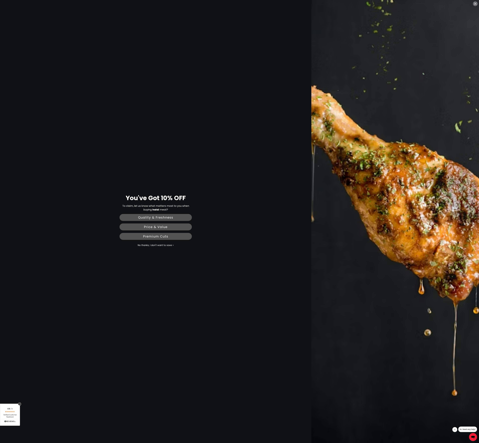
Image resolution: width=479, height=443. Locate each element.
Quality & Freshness (155, 217)
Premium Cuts (155, 236)
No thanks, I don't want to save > (156, 245)
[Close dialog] (475, 3)
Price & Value (156, 227)
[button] (10, 415)
